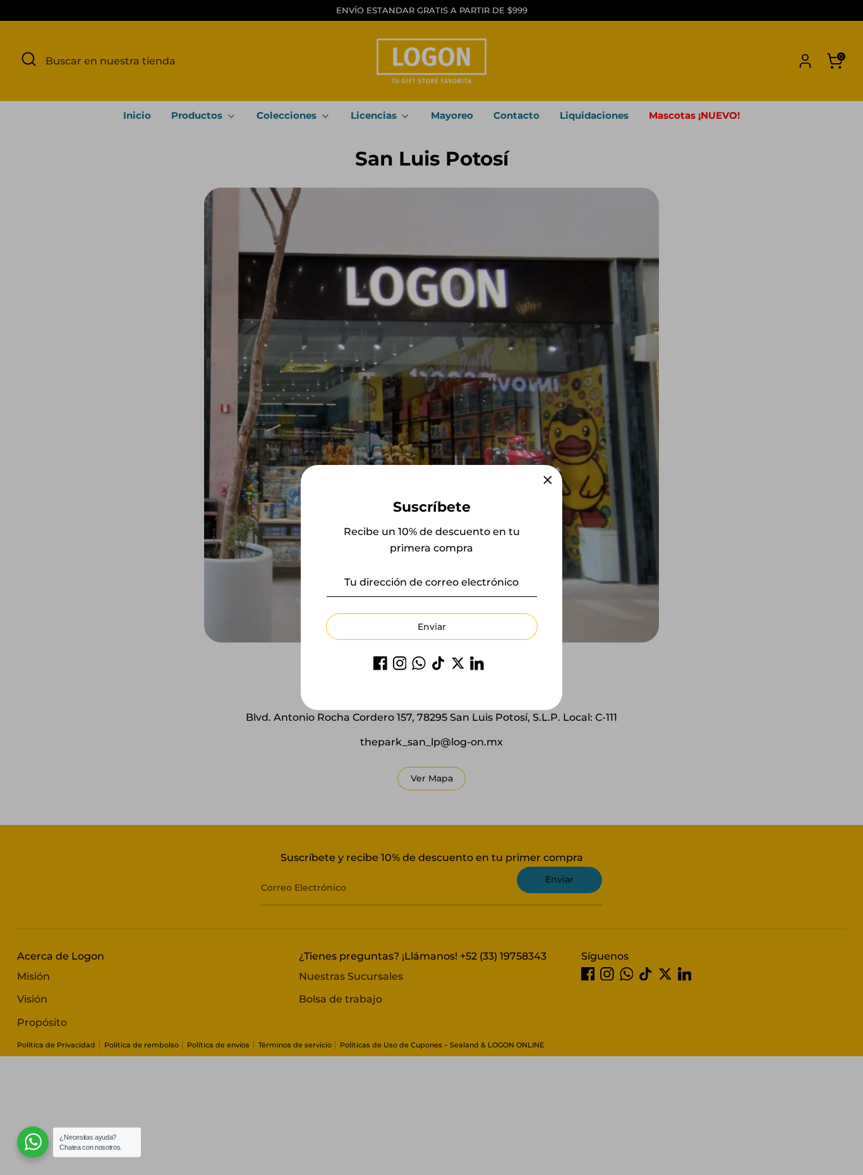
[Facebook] (380, 663)
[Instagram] (400, 663)
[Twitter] (458, 663)
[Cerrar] (547, 480)
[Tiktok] (438, 663)
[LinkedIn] (477, 663)
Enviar (432, 626)
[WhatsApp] (419, 663)
